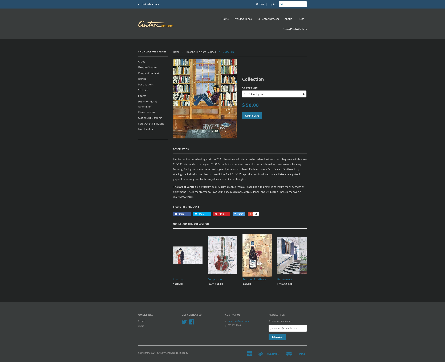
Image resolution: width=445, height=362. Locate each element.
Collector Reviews (268, 18)
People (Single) (147, 67)
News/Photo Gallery (295, 29)
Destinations (146, 84)
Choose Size (250, 87)
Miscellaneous (146, 112)
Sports (142, 95)
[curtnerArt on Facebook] (191, 323)
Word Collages (243, 18)
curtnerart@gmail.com (238, 321)
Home (225, 18)
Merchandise (145, 129)
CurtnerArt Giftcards (150, 118)
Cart (261, 4)
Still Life (143, 90)
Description (181, 149)
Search (141, 321)
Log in (272, 4)
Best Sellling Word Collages (201, 52)
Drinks (142, 78)
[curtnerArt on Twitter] (184, 323)
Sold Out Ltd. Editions (151, 123)
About (288, 18)
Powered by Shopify (177, 352)
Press (301, 18)
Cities (141, 61)
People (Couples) (148, 73)
